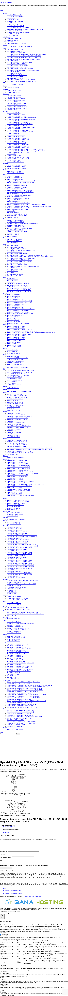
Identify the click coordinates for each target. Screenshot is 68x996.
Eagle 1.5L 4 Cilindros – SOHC (15, 220)
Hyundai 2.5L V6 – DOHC (14, 340)
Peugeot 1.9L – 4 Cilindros (14, 522)
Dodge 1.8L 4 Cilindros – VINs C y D (17, 187)
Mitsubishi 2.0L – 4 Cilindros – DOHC (17, 470)
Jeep (4, 366)
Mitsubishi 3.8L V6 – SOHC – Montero (18, 497)
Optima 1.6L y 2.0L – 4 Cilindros (16, 519)
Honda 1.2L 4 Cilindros (13, 294)
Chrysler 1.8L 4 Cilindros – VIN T (16, 128)
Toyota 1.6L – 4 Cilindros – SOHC (16, 650)
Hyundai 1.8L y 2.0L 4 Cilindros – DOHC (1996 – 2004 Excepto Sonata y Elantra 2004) (31, 332)
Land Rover (6, 389)
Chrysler (5, 111)
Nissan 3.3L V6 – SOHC (13, 509)
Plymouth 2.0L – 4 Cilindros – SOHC (17, 550)
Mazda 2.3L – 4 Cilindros (14, 429)
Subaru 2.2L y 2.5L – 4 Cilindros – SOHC (18, 628)
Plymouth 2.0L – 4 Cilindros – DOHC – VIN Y (19, 547)
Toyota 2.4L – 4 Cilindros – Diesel (16, 661)
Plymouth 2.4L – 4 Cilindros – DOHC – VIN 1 (19, 560)
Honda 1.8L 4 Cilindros (13, 305)
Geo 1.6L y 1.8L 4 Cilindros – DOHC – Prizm (19, 290)
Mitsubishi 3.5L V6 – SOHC (14, 494)
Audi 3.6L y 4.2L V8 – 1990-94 (15, 76)
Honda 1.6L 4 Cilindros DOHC (15, 299)
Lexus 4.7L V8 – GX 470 (13, 410)
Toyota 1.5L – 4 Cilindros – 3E (15, 645)
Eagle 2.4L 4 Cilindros (13, 234)
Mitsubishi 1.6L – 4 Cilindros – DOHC (17, 462)
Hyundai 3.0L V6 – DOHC (14, 345)
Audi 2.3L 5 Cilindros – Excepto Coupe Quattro (20, 68)
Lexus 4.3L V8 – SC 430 (13, 407)
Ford (4, 244)
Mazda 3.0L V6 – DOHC (13, 435)
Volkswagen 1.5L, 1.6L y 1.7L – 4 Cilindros (18, 683)
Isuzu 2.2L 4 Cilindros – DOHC (15, 364)
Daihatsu (5, 169)
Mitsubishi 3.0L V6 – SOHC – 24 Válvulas (18, 490)
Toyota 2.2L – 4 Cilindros (14, 658)
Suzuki (5, 634)
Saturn (5, 611)
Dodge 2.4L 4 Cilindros (13, 201)
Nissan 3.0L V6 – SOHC (13, 508)
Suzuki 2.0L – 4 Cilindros (13, 641)
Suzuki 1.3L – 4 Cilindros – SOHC (16, 637)
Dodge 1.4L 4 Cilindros (13, 176)
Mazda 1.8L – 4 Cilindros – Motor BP (17, 418)
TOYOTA (6, 642)
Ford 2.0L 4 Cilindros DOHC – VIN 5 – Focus (19, 261)
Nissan (5, 498)
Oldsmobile (6, 511)
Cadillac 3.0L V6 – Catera (14, 90)
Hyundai (5, 324)
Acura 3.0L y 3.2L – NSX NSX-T (15, 26)
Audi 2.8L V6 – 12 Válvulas (14, 71)
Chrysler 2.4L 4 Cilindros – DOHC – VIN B (18, 146)
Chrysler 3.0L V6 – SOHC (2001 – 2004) (18, 158)
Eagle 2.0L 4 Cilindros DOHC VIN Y (17, 231)
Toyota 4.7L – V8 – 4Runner (14, 679)
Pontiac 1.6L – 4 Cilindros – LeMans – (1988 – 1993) (21, 584)
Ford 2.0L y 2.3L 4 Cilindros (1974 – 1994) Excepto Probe (23, 266)
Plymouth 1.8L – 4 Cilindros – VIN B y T (18, 539)
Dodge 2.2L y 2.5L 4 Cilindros (15, 200)
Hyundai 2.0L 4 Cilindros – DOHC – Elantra (19, 334)
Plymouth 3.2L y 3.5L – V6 (14, 576)
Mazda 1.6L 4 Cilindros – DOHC (16, 415)
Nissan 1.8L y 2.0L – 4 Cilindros (15, 505)
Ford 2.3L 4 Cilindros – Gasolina (15, 269)
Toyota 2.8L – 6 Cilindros (14, 664)
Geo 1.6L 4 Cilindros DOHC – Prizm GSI (18, 283)
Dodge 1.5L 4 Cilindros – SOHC (15, 177)
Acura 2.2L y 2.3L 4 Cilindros (15, 21)
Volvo (5, 709)
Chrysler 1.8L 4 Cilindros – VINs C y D (17, 125)
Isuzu (4, 354)
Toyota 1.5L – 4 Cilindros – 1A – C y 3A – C (18, 644)
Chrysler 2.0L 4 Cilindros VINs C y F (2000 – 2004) (21, 127)
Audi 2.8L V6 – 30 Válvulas (14, 73)
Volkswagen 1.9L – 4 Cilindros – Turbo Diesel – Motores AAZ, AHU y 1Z (27, 694)
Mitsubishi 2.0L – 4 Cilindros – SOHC (17, 475)
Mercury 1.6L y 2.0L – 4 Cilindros (16, 443)
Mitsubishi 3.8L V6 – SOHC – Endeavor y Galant (20, 495)
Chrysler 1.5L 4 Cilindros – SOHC (16, 114)
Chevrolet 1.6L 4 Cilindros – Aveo (16, 100)
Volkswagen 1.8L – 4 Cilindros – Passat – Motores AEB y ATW (24, 688)
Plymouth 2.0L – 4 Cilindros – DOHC (17, 549)
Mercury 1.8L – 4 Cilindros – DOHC (17, 445)
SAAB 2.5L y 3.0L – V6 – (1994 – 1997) (17, 607)
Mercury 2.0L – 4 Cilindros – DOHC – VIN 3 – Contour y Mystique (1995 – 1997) (29, 448)
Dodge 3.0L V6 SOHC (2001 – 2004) (17, 215)
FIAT (4, 237)
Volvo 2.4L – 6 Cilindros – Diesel (16, 724)
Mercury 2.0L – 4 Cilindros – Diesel (16, 446)
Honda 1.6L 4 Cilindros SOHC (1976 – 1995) (19, 301)
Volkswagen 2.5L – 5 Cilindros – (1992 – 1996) (20, 705)
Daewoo (5, 163)
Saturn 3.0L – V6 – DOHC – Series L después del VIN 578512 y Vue (25, 614)
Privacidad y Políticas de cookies (12, 890)
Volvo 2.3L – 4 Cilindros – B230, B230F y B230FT (21, 718)
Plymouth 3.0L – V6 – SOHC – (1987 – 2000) (19, 573)
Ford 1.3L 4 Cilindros (12, 245)
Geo (4, 277)
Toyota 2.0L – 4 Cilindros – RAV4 (16, 656)
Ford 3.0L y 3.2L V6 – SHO (14, 275)
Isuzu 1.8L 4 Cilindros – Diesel (15, 359)
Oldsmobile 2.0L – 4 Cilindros (15, 514)
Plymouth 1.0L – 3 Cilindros (14, 527)
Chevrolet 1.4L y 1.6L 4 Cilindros (16, 98)
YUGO (5, 728)
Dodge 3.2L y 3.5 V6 (12, 217)
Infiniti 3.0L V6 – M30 (13, 351)
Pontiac (5, 579)
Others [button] (2, 990)
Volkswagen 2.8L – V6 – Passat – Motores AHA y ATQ (22, 707)
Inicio (4, 888)
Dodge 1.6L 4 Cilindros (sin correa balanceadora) (20, 182)
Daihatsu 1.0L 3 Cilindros (14, 171)
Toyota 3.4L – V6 (11, 675)
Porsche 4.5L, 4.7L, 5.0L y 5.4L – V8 (16, 599)
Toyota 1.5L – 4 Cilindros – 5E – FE (16, 647)
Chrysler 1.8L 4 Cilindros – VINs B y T (17, 122)
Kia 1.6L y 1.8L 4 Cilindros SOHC (16, 373)
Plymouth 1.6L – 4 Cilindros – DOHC (17, 533)
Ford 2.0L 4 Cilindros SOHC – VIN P (17, 263)
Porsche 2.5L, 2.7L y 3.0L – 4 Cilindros (17, 598)
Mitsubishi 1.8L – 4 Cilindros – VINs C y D (18, 467)
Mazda (5, 411)
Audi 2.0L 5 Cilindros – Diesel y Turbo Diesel (19, 62)
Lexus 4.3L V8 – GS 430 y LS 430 (16, 405)
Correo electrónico (6, 857)
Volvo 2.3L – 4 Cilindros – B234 (15, 720)
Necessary (5, 934)
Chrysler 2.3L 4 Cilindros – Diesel (16, 135)
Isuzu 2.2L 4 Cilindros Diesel (14, 362)
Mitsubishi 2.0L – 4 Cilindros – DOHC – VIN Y (20, 471)
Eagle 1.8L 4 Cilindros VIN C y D (16, 226)
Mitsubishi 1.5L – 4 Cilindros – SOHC (17, 460)
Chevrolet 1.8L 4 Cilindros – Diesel (16, 105)
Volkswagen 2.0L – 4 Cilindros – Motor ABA (19, 699)
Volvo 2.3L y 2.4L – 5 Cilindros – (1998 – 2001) (20, 715)
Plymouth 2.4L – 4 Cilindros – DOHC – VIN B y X (20, 566)
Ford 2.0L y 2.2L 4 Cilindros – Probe (17, 264)
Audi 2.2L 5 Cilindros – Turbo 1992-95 (17, 65)
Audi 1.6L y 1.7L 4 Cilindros (14, 51)
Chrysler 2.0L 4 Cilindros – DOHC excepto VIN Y (20, 132)
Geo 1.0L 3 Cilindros (12, 279)
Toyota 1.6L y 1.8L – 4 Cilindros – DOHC (18, 652)
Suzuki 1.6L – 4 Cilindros (13, 639)
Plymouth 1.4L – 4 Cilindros (14, 530)
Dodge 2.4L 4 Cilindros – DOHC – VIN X (18, 209)
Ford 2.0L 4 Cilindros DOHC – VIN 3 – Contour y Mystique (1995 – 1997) (27, 255)
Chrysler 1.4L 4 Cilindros (13, 113)
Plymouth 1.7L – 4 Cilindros (14, 538)
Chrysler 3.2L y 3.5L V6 (13, 160)
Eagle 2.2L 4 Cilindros (13, 233)
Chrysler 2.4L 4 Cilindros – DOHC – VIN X (18, 147)
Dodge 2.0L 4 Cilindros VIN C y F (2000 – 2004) (20, 192)
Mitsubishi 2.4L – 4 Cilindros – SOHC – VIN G (19, 486)
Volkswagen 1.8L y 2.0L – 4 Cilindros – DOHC (19, 693)
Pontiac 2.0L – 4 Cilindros (14, 588)
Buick (5, 86)
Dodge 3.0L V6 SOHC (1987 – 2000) (17, 214)
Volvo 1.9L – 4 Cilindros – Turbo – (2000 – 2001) (20, 710)
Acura (5, 13)
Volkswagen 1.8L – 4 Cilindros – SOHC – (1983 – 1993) (22, 691)
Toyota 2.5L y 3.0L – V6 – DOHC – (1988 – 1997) (20, 663)
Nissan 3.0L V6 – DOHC (13, 506)
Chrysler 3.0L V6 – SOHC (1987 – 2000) (18, 157)
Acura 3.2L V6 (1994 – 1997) (15, 30)
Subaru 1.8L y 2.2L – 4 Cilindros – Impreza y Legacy (21, 623)
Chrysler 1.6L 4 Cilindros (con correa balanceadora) (21, 117)
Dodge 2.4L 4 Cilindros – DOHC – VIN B (18, 203)
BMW (5, 83)
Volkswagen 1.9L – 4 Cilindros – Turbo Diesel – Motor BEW (23, 697)
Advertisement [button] (4, 984)
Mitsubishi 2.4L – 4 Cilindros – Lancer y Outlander (21, 481)
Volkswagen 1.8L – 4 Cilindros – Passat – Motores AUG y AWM (25, 690)
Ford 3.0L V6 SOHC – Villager (15, 274)
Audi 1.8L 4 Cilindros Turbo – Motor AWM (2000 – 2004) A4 (24, 59)
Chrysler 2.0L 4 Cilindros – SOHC (16, 141)
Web (1, 860)
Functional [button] (3, 965)
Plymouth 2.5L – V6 (12, 569)
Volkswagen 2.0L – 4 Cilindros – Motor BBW (19, 702)
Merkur (5, 456)
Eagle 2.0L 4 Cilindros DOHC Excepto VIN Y (19, 228)
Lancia (5, 386)
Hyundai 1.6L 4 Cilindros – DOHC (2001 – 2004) (20, 329)
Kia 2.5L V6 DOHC (12, 381)
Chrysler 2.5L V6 (11, 154)
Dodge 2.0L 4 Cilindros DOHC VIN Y (17, 193)
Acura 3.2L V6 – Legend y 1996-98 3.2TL (18, 32)
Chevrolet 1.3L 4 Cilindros (14, 97)
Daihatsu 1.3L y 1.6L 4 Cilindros (15, 173)
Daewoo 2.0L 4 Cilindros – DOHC (16, 166)
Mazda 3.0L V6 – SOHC (13, 437)
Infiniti (5, 348)
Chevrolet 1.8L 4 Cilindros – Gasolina (17, 106)
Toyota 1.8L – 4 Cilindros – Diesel (16, 653)
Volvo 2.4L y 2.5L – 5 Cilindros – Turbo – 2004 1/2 (21, 723)
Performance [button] (3, 971)
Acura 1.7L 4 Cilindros (13, 18)
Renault (5, 601)
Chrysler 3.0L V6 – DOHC (14, 155)
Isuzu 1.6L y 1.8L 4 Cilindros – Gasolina (17, 358)
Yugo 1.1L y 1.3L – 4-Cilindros (15, 729)
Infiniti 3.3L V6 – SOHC (13, 353)
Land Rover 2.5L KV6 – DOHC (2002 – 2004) (19, 391)
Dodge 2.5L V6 (11, 211)
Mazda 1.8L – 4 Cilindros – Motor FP (17, 419)
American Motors (8, 41)
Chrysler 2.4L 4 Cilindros (13, 133)
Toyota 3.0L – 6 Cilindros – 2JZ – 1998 (17, 667)
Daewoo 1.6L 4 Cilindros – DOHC (16, 165)
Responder (6, 832)
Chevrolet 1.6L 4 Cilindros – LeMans (17, 102)
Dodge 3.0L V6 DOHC (13, 212)
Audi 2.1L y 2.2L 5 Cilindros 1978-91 (17, 64)
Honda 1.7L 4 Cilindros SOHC (15, 304)
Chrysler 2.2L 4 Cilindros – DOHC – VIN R (18, 138)
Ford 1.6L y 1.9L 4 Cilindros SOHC (16, 249)
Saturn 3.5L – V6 (11, 615)
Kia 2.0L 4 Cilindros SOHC (14, 378)
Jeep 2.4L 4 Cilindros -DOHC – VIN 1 (17, 367)
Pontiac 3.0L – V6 (12, 590)
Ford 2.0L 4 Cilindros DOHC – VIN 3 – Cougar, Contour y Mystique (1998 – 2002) (30, 256)
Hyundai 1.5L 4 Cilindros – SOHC (16, 328)
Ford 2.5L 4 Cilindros (12, 271)
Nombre (3, 854)
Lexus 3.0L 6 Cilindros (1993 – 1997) (17, 396)
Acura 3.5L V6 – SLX (12, 35)
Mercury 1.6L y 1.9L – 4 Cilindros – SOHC (18, 441)
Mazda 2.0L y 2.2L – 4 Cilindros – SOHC (18, 427)
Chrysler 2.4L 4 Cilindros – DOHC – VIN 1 (18, 144)
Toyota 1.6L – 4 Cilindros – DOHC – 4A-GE (19, 648)
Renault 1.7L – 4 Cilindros (14, 603)
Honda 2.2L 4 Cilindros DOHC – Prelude (18, 310)
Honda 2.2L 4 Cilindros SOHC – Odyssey (18, 312)
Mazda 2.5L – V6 (11, 433)
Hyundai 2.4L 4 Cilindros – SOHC (16, 339)
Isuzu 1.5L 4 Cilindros (13, 356)
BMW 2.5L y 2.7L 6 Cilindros (15, 84)
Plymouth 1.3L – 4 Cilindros (14, 528)
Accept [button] (12, 913)
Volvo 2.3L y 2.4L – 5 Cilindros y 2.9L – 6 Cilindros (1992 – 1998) (25, 716)
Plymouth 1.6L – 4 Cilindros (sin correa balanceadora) (22, 536)
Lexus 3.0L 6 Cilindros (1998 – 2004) (17, 397)
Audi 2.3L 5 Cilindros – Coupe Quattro (17, 67)
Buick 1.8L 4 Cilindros (13, 87)
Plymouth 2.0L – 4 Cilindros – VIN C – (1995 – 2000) (21, 544)
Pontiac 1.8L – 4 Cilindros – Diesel (16, 587)
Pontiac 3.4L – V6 (12, 593)
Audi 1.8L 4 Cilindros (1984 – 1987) (17, 52)
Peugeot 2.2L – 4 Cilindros (14, 524)
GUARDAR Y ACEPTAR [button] (7, 995)
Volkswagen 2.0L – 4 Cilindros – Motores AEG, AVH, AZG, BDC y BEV (26, 701)
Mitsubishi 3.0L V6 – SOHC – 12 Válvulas (18, 489)
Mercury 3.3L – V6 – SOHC (14, 454)
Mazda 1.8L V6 (11, 421)
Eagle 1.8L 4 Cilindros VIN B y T (16, 225)
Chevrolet (6, 94)
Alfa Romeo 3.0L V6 (12, 40)
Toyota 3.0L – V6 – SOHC (14, 672)
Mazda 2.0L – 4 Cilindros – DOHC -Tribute (19, 426)
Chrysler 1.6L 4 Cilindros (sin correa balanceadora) (21, 119)
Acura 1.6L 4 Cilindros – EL (14, 15)
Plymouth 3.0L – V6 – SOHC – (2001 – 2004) (19, 574)
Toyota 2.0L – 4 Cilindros (14, 655)
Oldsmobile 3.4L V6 (12, 516)
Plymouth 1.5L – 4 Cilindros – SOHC (17, 531)
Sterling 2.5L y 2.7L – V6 (13, 618)
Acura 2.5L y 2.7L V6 (12, 24)
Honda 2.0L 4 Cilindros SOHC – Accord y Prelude (20, 309)
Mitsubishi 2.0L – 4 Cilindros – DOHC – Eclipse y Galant (22, 473)
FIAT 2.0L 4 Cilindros (13, 242)
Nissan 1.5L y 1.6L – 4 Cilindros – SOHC (18, 500)
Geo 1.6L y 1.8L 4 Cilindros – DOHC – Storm (19, 291)
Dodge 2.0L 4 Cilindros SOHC (15, 196)
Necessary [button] (3, 932)
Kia (4, 369)
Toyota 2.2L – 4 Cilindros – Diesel (16, 660)
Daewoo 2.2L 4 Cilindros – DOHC (16, 168)
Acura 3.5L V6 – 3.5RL (13, 34)
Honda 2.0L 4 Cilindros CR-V (15, 307)
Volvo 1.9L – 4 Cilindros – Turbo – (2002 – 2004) (20, 712)
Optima (5, 517)
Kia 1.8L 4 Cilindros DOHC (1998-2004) (18, 375)
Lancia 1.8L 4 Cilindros (13, 388)
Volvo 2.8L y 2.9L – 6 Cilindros (15, 726)
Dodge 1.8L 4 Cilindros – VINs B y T (17, 185)
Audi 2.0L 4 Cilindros (12, 60)
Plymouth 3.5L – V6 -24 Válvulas (16, 577)
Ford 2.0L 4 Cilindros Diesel (14, 252)
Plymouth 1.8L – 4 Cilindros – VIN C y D (18, 541)
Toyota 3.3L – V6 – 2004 (13, 674)
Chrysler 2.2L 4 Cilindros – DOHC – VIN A (18, 139)
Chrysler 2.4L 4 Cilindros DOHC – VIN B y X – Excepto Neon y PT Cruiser (27, 151)
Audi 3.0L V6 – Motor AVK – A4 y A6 (17, 75)
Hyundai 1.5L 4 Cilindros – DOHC (16, 326)
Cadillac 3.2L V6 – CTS (13, 92)
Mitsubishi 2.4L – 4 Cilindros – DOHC (17, 479)
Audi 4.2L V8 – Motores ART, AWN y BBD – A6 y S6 (21, 81)
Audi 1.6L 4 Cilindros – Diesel (15, 49)
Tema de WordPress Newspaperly (32, 896)
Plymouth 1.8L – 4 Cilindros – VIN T (17, 543)
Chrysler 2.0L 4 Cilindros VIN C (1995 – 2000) (20, 124)
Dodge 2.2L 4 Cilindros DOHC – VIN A (18, 198)
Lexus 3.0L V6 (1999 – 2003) (15, 399)
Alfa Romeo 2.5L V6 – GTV (14, 38)
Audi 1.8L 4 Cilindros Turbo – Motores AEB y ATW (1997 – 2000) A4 (26, 54)
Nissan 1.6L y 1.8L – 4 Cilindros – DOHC (18, 501)
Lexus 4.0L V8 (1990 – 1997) (15, 402)
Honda (5, 293)
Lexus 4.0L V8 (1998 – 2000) (15, 403)
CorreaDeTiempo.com (6, 2)
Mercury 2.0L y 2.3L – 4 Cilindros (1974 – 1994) (20, 452)
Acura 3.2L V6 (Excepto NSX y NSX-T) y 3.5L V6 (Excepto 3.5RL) (25, 29)
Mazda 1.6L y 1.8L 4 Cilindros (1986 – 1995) (19, 416)
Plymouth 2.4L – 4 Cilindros (14, 558)
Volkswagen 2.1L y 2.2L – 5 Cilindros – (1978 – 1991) (21, 704)
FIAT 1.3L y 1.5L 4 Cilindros (14, 239)
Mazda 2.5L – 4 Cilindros (14, 432)
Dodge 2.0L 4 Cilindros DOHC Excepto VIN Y (20, 195)
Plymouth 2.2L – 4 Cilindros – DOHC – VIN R (19, 554)
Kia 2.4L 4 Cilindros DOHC (14, 380)
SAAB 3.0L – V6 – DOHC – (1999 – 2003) (18, 609)
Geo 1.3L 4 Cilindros (12, 280)
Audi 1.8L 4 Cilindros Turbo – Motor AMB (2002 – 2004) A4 (24, 56)
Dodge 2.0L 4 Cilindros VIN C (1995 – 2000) (19, 190)
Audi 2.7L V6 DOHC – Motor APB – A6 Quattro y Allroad (23, 70)
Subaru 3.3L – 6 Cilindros (14, 633)
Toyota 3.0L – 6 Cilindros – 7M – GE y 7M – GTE (20, 669)
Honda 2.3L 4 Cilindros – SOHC (15, 315)
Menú (1, 10)
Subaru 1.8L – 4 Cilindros (14, 625)
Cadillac (5, 89)
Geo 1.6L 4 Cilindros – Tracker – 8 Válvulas (19, 286)
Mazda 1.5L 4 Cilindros (13, 413)
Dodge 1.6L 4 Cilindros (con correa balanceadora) (21, 181)
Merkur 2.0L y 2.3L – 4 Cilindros (16, 457)
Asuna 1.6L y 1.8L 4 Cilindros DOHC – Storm (19, 46)
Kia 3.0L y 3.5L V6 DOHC (14, 384)
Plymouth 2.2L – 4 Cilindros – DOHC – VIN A (19, 552)
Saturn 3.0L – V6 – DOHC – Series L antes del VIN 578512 (23, 612)
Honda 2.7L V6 (11, 318)
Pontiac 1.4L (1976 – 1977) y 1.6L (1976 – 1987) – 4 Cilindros (24, 580)
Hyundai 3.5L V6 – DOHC (14, 347)
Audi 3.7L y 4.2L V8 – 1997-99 (15, 78)
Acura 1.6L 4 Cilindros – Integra (15, 16)
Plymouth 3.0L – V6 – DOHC (15, 571)
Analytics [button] (2, 978)
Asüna (5, 45)
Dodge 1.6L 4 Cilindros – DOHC (16, 179)
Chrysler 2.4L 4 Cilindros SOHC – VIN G (18, 152)
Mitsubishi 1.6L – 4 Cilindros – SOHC (17, 464)
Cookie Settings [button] (4, 913)
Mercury (5, 438)
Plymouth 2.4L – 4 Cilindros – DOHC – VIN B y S (20, 565)
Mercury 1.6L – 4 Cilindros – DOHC (17, 440)
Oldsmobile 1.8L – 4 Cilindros (15, 513)
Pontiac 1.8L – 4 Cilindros (14, 585)
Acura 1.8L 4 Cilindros (13, 19)
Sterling (5, 617)
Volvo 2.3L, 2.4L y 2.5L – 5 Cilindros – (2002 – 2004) (21, 721)
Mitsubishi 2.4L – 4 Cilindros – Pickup (17, 482)
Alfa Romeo (6, 37)
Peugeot (5, 520)
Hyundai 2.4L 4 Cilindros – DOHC (16, 337)
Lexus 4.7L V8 (10, 408)
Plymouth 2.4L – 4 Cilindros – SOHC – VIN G (19, 568)
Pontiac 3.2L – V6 (12, 592)
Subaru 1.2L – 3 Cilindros (14, 622)
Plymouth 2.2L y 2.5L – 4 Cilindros (16, 555)
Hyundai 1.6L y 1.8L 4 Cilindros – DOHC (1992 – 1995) (22, 331)
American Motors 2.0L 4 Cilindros (16, 43)
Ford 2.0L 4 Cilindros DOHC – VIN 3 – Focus (19, 260)
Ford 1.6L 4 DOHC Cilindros (15, 247)
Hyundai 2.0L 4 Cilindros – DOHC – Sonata (19, 335)
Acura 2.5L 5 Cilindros (13, 22)
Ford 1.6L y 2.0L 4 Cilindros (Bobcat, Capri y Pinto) (21, 250)
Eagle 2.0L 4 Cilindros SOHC (15, 230)
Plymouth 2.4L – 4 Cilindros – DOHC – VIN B (19, 562)
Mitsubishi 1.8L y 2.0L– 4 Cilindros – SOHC (19, 468)
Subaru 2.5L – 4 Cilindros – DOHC (16, 629)
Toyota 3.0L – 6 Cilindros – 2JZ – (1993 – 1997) (20, 666)
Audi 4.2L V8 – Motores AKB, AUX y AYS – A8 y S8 (21, 79)
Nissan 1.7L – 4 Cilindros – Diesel (16, 503)
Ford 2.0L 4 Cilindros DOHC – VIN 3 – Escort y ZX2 (21, 258)
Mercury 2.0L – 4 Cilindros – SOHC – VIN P (19, 451)
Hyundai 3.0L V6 (11, 343)
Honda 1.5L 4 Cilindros (13, 298)
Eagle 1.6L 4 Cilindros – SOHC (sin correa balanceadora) (22, 223)
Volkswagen (6, 680)
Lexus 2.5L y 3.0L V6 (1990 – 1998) (16, 394)
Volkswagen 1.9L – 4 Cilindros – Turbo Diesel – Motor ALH (23, 696)
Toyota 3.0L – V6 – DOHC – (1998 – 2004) (19, 671)
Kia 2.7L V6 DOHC (12, 383)
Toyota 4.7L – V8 (11, 677)
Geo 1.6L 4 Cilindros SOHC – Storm (17, 285)
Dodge (5, 174)
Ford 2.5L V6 (10, 272)
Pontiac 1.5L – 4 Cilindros (14, 582)
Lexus (5, 392)
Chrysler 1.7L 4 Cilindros (13, 120)
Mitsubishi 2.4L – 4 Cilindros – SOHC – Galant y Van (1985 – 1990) (25, 484)
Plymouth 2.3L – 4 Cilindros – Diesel (17, 557)
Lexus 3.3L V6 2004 (12, 400)
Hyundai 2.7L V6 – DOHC (14, 342)
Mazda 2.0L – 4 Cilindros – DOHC (16, 424)
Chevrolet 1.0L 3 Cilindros (14, 95)
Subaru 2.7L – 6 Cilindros (14, 631)
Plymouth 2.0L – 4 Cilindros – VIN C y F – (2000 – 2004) (22, 546)
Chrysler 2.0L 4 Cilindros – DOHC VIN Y (18, 130)
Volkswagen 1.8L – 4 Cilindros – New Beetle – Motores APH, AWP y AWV (27, 686)
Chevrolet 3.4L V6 (12, 109)
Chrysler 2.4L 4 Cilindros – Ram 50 (16, 143)
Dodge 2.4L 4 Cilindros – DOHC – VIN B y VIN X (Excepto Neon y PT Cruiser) (29, 206)
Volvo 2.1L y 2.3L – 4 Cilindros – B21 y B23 (19, 713)
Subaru (5, 620)
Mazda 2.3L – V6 (11, 430)
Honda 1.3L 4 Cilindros (13, 296)
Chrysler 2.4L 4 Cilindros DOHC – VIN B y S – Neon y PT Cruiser (25, 149)
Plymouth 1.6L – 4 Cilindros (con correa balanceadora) (22, 535)
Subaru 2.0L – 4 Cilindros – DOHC (16, 626)
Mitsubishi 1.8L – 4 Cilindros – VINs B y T (18, 465)
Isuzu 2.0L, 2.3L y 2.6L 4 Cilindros (16, 361)
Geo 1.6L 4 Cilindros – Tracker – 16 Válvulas (19, 288)
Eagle (4, 218)
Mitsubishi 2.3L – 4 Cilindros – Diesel (17, 476)
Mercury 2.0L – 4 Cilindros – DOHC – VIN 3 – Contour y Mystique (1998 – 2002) (29, 449)
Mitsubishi (6, 459)
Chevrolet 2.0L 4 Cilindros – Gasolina (17, 108)
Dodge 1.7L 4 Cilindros (13, 184)
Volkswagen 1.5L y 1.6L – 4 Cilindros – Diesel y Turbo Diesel (23, 682)
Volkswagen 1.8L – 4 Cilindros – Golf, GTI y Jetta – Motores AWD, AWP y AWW (29, 685)
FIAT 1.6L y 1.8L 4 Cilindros (14, 241)
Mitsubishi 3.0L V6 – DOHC (15, 487)
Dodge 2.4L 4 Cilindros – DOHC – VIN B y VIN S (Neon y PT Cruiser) (26, 204)
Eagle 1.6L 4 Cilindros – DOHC (15, 222)
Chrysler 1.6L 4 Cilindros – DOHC (16, 116)
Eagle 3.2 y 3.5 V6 (12, 236)
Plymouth (6, 525)
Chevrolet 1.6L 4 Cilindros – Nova (16, 103)
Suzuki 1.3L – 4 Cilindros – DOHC (16, 636)
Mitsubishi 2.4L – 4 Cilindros (15, 478)
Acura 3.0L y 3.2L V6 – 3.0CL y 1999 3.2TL (18, 27)
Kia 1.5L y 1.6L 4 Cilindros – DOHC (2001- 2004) (20, 370)
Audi (4, 48)
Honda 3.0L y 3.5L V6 (13, 320)
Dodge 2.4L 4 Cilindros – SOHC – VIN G (18, 207)
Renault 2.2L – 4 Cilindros (14, 604)
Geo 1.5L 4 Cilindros (12, 282)
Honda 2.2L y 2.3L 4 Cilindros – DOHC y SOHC (20, 313)
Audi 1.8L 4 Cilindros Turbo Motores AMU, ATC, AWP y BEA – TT (25, 57)
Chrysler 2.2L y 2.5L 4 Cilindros (15, 136)
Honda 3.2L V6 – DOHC (13, 321)
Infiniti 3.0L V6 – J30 (12, 350)
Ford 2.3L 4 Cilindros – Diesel (15, 267)
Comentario (4, 851)
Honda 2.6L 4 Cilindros (13, 316)
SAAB (5, 606)
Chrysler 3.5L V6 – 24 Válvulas (15, 162)
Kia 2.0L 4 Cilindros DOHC (14, 377)
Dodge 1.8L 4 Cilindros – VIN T (15, 188)
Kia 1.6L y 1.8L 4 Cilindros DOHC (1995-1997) (20, 372)
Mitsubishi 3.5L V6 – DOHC (15, 492)
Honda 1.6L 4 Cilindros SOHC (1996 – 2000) (19, 302)
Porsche (5, 595)
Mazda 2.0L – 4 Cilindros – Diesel (16, 422)
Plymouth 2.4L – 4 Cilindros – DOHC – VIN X (19, 563)
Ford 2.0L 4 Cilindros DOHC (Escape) (17, 253)
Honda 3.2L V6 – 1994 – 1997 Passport (18, 323)
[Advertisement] (34, 747)
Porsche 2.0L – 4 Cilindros (14, 596)
